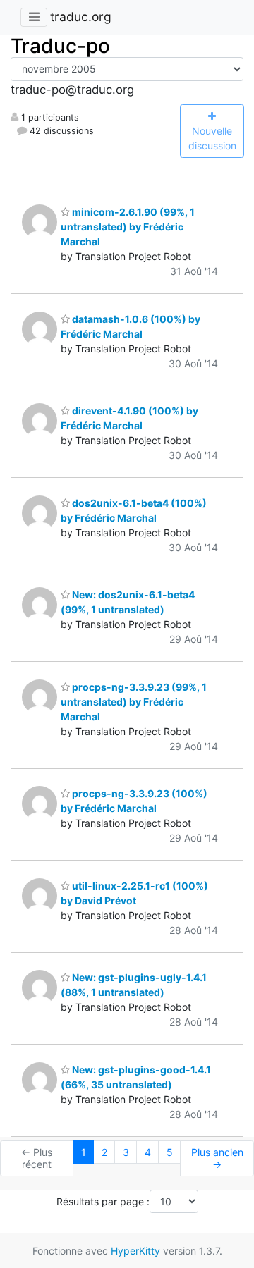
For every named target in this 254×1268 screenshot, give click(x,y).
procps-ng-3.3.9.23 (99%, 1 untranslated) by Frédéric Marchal (134, 701)
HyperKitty (135, 1251)
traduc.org (80, 16)
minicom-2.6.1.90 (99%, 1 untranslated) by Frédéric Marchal (128, 226)
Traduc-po (60, 46)
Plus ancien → (217, 1158)
